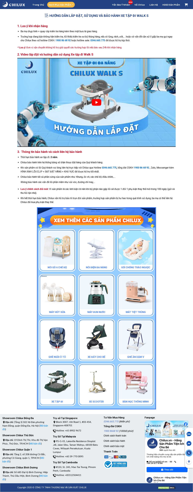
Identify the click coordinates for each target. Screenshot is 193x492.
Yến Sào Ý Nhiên (121, 4)
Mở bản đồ (35, 443)
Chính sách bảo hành (114, 440)
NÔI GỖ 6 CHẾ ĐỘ (57, 267)
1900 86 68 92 (63, 40)
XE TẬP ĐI (57, 401)
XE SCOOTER (96, 401)
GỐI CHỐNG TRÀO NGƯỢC (135, 267)
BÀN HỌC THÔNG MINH (136, 401)
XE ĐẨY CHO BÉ (96, 357)
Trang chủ (38, 4)
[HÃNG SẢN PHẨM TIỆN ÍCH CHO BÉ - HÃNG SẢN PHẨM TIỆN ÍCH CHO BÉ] (13, 4)
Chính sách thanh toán (115, 435)
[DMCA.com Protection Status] (167, 486)
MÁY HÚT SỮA (57, 312)
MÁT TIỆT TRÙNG (136, 312)
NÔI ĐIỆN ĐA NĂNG (96, 267)
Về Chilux (139, 4)
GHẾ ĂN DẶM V (135, 357)
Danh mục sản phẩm (60, 4)
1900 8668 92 (111, 431)
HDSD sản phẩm (171, 4)
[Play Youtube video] (96, 102)
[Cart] (186, 5)
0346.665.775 (111, 421)
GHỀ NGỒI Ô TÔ (57, 357)
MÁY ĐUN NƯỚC (96, 312)
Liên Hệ (153, 4)
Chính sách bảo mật (114, 446)
